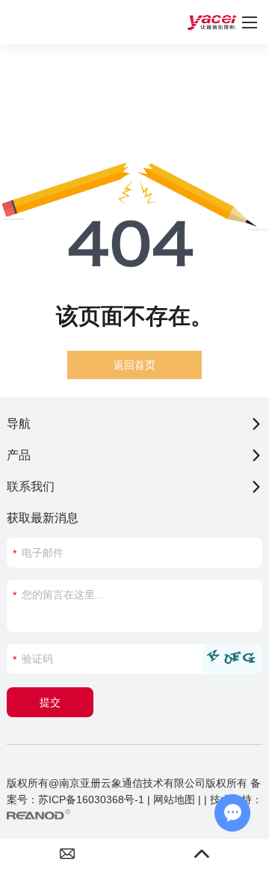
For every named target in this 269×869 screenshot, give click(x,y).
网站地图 (174, 799)
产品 (19, 455)
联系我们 (31, 486)
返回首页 (134, 365)
